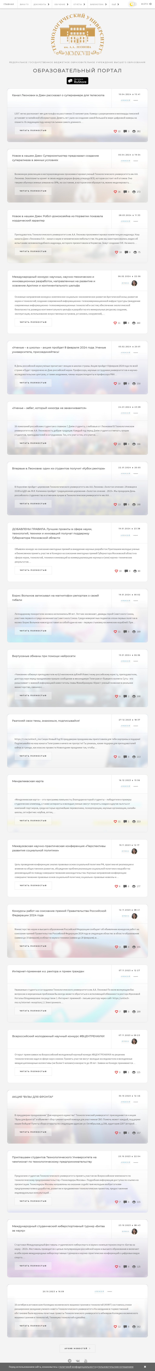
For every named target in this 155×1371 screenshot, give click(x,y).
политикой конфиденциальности (77, 1366)
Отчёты (78, 4)
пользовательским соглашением (115, 1366)
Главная (9, 4)
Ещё (114, 4)
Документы (40, 4)
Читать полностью (33, 130)
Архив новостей (76, 1348)
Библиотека (97, 4)
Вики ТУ (24, 4)
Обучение (59, 4)
